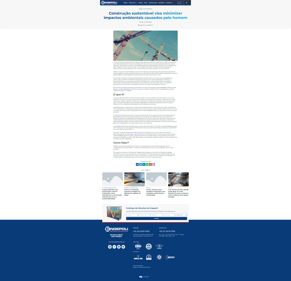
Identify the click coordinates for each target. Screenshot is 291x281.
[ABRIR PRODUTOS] (136, 3)
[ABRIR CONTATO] (172, 3)
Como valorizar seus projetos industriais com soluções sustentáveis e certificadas (155, 192)
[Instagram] (114, 247)
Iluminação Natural (109, 188)
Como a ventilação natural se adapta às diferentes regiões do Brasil (132, 192)
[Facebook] (119, 247)
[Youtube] (123, 247)
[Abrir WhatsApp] (287, 277)
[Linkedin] (110, 247)
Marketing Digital (146, 276)
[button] (137, 164)
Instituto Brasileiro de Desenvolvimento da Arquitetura (137, 132)
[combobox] (180, 3)
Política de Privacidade (138, 265)
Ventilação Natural (131, 188)
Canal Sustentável (145, 9)
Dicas (148, 188)
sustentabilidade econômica (127, 89)
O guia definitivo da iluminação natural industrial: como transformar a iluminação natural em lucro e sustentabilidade (112, 194)
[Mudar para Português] (186, 2)
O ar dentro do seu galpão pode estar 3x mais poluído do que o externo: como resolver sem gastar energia (178, 193)
